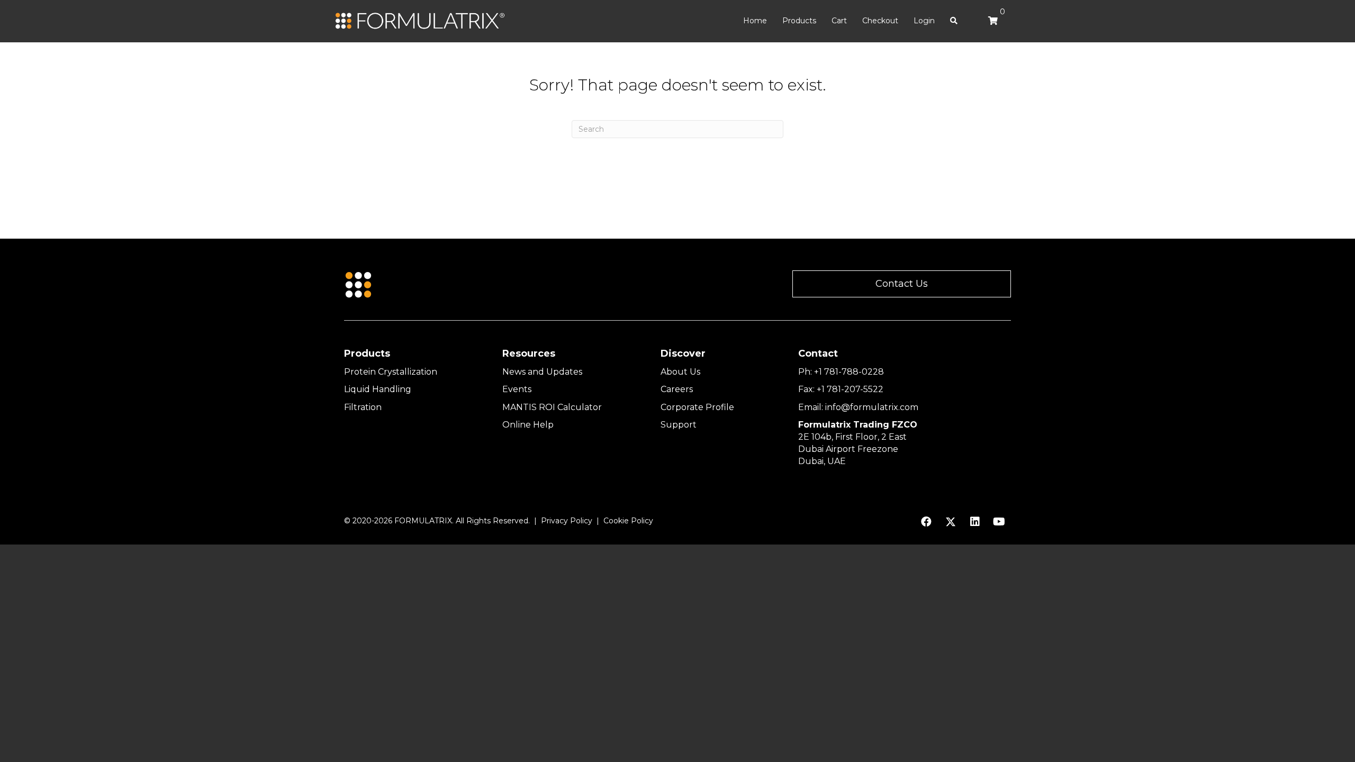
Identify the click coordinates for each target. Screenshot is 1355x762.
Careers (677, 389)
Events (516, 389)
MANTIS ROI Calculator (552, 407)
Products (799, 20)
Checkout (880, 20)
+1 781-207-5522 (850, 389)
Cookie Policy (628, 520)
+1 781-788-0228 (849, 372)
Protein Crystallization (390, 372)
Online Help (528, 425)
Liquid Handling (377, 389)
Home (755, 20)
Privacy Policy (566, 520)
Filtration (363, 407)
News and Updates (542, 372)
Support (679, 425)
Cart (839, 20)
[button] (901, 283)
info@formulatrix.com (871, 407)
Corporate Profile (697, 407)
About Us (680, 372)
